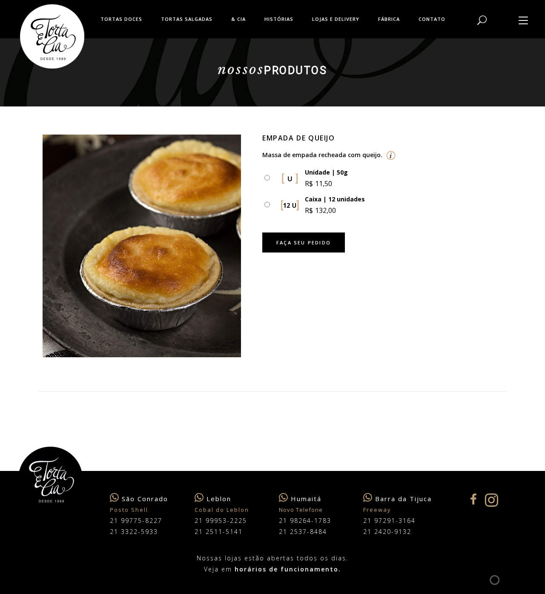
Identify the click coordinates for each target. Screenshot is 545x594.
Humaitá (306, 498)
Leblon (219, 498)
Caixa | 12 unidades (335, 199)
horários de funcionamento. (288, 569)
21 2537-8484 (303, 532)
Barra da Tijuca (403, 498)
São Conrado (145, 498)
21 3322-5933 (134, 532)
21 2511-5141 (219, 532)
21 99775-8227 (136, 521)
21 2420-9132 (387, 532)
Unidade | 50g (326, 172)
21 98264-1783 (305, 521)
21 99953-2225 (221, 521)
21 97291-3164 (389, 521)
